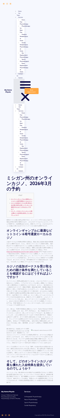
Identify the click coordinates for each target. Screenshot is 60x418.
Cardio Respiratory (30, 405)
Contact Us (20, 168)
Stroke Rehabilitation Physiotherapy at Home (24, 47)
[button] (19, 91)
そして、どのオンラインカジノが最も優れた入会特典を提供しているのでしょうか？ (21, 213)
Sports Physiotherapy (31, 402)
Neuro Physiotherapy (30, 399)
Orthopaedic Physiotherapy (32, 396)
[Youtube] (4, 4)
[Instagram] (7, 4)
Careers (20, 78)
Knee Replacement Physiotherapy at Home (24, 68)
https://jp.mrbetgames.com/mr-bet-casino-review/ (23, 251)
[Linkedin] (10, 4)
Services (20, 17)
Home (19, 11)
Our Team (19, 108)
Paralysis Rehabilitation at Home (24, 37)
